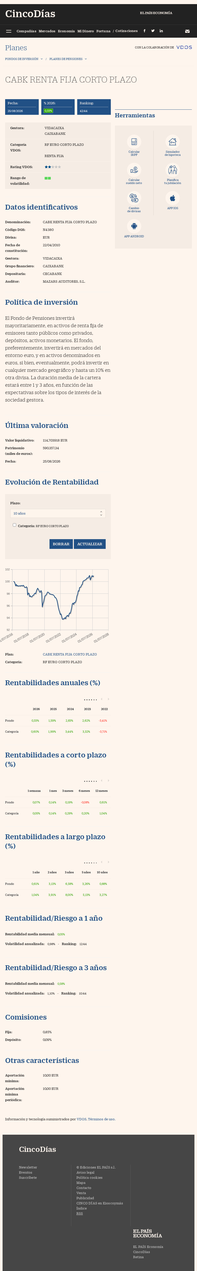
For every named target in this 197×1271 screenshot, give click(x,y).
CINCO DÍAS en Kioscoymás (99, 1203)
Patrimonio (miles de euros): (19, 450)
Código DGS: (15, 229)
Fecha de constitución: (16, 247)
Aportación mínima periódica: (14, 1094)
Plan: (9, 654)
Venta (81, 1193)
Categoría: (26, 526)
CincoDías (141, 1252)
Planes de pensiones (66, 58)
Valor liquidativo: (19, 440)
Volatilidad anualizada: (25, 944)
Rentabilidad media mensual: (30, 934)
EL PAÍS (152, 1234)
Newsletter (187, 31)
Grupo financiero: (19, 266)
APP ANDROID (134, 236)
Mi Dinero (85, 31)
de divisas (134, 209)
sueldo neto (134, 181)
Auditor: (12, 281)
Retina (138, 1257)
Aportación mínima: (14, 1078)
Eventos (25, 1172)
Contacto (84, 1188)
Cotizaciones (126, 31)
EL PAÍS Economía (148, 1246)
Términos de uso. (101, 1119)
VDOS (81, 1119)
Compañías (26, 31)
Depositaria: (15, 273)
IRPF (134, 153)
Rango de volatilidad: (20, 180)
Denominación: (18, 222)
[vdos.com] (184, 44)
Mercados (47, 31)
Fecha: (13, 103)
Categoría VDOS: (18, 147)
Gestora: (17, 128)
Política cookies (89, 1177)
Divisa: (11, 237)
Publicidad (85, 1198)
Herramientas (135, 115)
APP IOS (172, 208)
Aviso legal (85, 1172)
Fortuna (103, 31)
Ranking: (87, 103)
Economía (66, 31)
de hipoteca (173, 153)
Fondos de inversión (21, 58)
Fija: (8, 1032)
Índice (81, 1208)
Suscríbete (28, 1177)
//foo (8, 31)
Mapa (80, 1182)
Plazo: (15, 503)
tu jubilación (172, 181)
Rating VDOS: (21, 167)
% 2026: (49, 103)
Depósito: (13, 1039)
